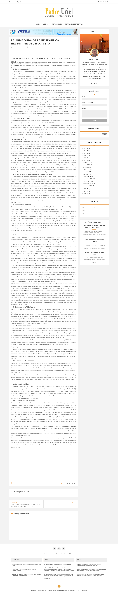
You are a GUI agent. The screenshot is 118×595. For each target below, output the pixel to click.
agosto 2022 (86, 176)
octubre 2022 (87, 181)
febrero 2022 (87, 162)
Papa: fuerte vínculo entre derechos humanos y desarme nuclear (24, 570)
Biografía (19, 2)
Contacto (12, 2)
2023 (85, 189)
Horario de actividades (67, 554)
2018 (85, 151)
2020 (85, 155)
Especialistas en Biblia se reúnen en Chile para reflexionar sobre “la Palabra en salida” (89, 565)
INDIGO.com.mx (82, 590)
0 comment (40, 47)
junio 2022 (86, 171)
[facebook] (103, 2)
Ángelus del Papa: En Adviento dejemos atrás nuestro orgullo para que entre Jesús (26, 575)
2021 (85, 158)
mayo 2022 (86, 169)
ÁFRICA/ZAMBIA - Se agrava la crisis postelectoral (57, 564)
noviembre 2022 (87, 183)
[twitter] (101, 2)
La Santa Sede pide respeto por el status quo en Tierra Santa (26, 565)
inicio (38, 24)
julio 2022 (86, 174)
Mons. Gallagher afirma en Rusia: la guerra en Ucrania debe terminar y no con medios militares (91, 570)
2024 (85, 191)
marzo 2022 (86, 164)
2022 (85, 160)
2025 (85, 193)
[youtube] (98, 2)
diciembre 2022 (87, 186)
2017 (85, 148)
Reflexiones (57, 24)
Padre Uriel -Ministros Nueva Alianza (54, 590)
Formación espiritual (73, 24)
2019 (85, 153)
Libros (45, 24)
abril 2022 (86, 167)
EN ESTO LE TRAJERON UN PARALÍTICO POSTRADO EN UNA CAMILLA (94, 240)
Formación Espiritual (89, 207)
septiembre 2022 (88, 178)
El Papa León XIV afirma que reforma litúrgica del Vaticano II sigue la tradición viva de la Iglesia (90, 575)
